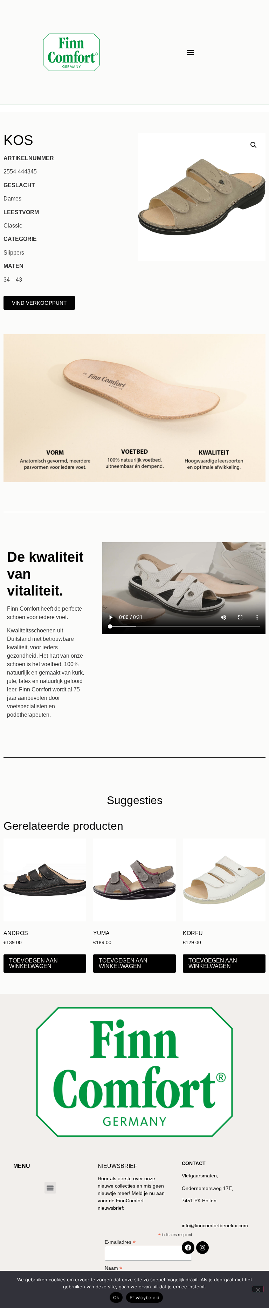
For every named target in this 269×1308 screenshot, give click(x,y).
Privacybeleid (144, 1297)
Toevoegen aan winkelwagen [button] (33, 963)
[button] (190, 52)
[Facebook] (188, 1247)
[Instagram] (202, 1247)
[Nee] (258, 1289)
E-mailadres (120, 1242)
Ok (116, 1297)
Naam (113, 1268)
